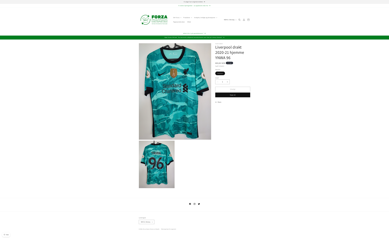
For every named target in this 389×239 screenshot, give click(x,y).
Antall (217, 78)
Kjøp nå (233, 95)
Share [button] (219, 102)
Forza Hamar (146, 229)
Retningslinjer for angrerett (168, 229)
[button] (177, 17)
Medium (221, 73)
